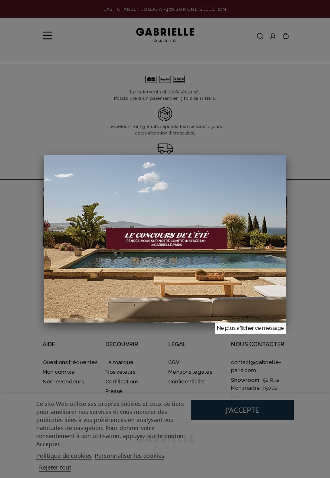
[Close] (285, 155)
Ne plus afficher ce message (250, 328)
